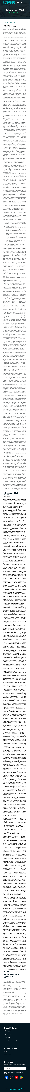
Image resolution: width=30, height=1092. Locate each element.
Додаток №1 (7, 25)
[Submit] (25, 1069)
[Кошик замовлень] (21, 3)
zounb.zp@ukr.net (7, 1030)
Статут (18, 1089)
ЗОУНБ (7, 1088)
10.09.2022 (6, 22)
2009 (14, 12)
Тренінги (6, 1051)
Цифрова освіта (7, 1054)
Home (10, 12)
